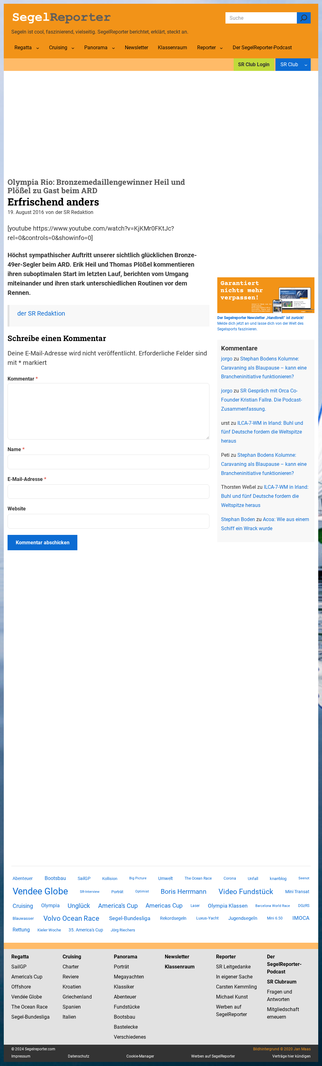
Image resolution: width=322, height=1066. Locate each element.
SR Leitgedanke (233, 967)
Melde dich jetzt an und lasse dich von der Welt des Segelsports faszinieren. (260, 323)
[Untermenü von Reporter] (221, 48)
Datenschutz (78, 1056)
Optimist (142, 891)
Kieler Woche (49, 930)
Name (16, 449)
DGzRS (303, 905)
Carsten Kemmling (236, 987)
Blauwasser (23, 918)
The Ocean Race (198, 878)
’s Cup (35, 977)
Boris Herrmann (184, 891)
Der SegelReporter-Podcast (284, 964)
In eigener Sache (234, 977)
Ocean (28, 1007)
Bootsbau (55, 878)
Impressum (21, 1056)
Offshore (21, 987)
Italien (69, 1017)
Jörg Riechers (123, 930)
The (16, 1007)
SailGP (84, 878)
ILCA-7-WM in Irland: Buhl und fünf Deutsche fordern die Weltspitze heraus (262, 432)
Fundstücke (127, 1007)
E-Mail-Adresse (27, 479)
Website (17, 509)
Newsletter (177, 957)
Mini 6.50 (275, 918)
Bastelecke (126, 1027)
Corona (230, 878)
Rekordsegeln (173, 918)
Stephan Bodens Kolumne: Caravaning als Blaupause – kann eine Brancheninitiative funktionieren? (264, 368)
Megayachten (129, 977)
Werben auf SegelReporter (213, 1056)
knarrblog (278, 878)
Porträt (117, 891)
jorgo (226, 359)
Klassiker (124, 987)
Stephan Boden (238, 519)
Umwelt (165, 878)
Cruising (23, 906)
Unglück (79, 905)
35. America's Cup (86, 929)
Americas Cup (164, 905)
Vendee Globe (40, 891)
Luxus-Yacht (207, 918)
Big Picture (138, 878)
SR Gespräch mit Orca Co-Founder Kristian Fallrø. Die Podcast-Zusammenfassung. (261, 400)
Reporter (226, 957)
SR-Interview (89, 891)
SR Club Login (253, 64)
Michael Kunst (232, 997)
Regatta (20, 957)
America (20, 977)
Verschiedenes (130, 1037)
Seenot (303, 878)
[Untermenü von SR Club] (306, 64)
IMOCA (300, 918)
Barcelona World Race (272, 906)
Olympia (50, 906)
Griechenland (77, 997)
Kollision (109, 878)
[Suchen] (303, 18)
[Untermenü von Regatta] (37, 48)
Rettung (21, 930)
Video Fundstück (246, 891)
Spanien (72, 1007)
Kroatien (72, 987)
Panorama (125, 957)
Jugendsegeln (242, 918)
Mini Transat (297, 891)
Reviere (71, 977)
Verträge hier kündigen (291, 1056)
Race (41, 1007)
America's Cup (118, 905)
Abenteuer (23, 878)
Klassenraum (180, 967)
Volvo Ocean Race (71, 918)
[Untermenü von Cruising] (73, 48)
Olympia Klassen (227, 906)
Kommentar (23, 379)
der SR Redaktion (41, 313)
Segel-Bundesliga (129, 918)
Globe (35, 997)
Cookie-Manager (140, 1056)
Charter (71, 967)
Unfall (253, 878)
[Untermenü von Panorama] (113, 48)
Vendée (19, 997)
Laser (195, 905)
